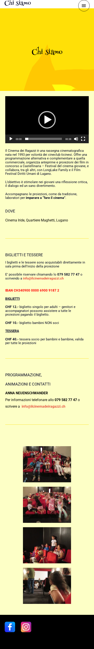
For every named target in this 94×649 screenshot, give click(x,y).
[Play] (11, 139)
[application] (47, 119)
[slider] (43, 139)
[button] (47, 120)
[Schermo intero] (83, 139)
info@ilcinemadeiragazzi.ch (44, 406)
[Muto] (76, 139)
